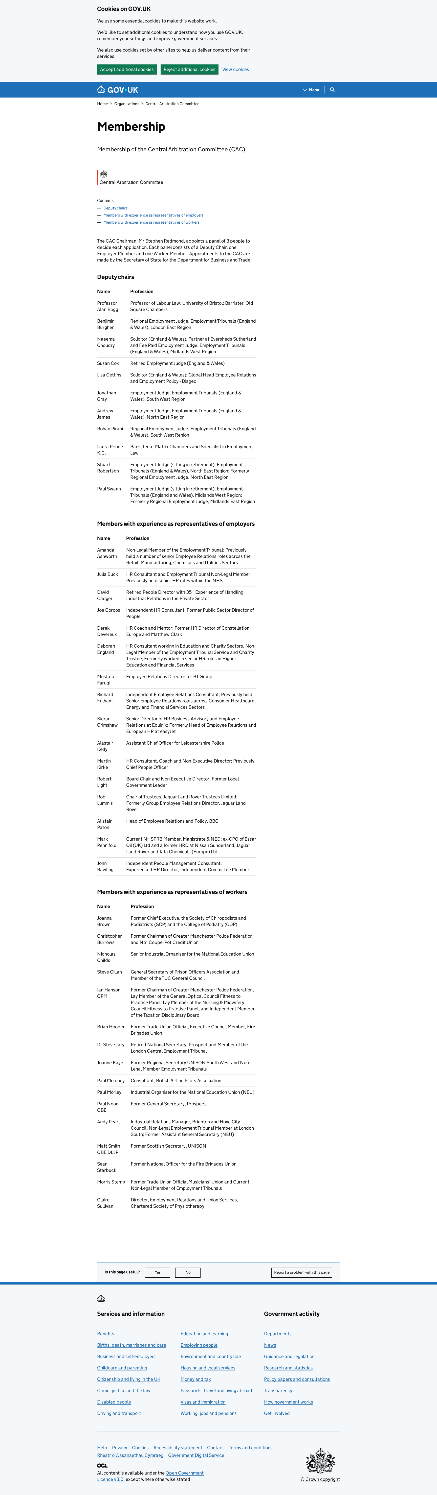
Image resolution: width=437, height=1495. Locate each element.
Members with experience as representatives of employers (153, 215)
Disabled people (114, 1402)
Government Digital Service (196, 1455)
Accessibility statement (178, 1448)
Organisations (126, 103)
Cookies (140, 1448)
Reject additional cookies (189, 69)
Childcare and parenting (122, 1368)
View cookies (235, 69)
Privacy (119, 1448)
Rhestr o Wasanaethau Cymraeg (130, 1455)
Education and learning (204, 1334)
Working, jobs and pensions (209, 1413)
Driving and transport (119, 1413)
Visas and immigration (203, 1402)
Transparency (278, 1390)
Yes (162, 1272)
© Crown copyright (320, 1479)
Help (102, 1448)
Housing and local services (208, 1368)
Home (102, 103)
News (270, 1345)
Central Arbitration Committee (172, 103)
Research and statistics (288, 1368)
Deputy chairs (115, 208)
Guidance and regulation (289, 1356)
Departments (278, 1334)
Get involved (277, 1413)
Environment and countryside (211, 1356)
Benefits (105, 1334)
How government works (288, 1402)
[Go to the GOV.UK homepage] (117, 89)
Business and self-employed (126, 1356)
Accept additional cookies (127, 69)
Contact (215, 1448)
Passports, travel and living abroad (216, 1390)
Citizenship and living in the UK (128, 1379)
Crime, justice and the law (123, 1390)
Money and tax (196, 1379)
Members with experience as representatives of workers (151, 222)
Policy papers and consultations (297, 1379)
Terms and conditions (251, 1448)
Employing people (199, 1345)
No (193, 1272)
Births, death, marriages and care (131, 1345)
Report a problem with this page (302, 1272)
